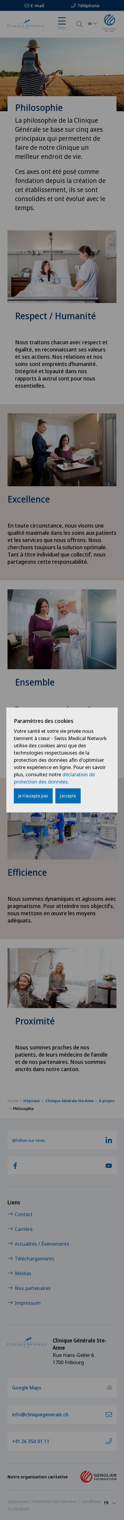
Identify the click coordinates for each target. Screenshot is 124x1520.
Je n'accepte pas (33, 796)
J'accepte (68, 796)
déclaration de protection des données (54, 778)
